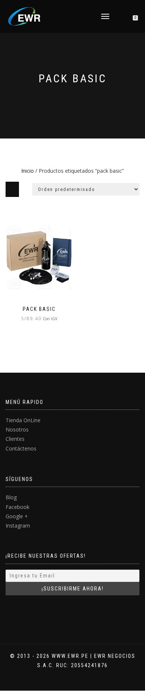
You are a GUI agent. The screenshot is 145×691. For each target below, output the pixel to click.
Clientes (15, 438)
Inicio (27, 170)
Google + (17, 516)
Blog (11, 497)
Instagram (18, 525)
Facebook (17, 506)
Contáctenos (21, 448)
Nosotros (17, 429)
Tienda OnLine (23, 420)
